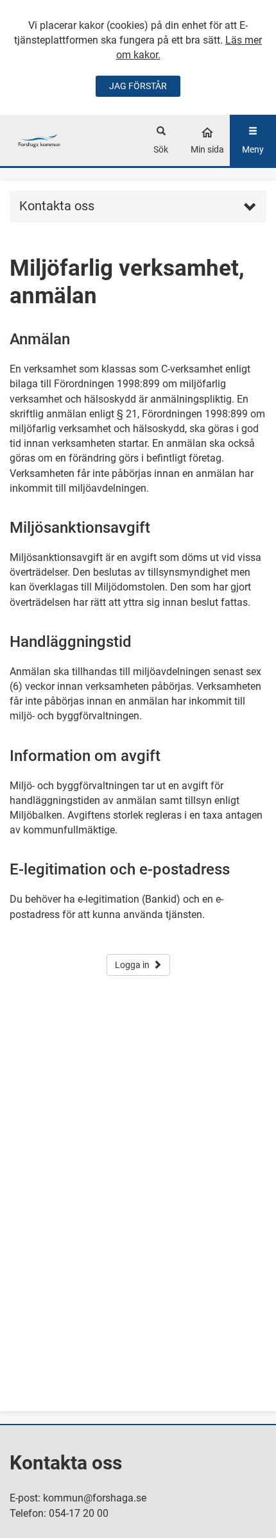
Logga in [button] (132, 965)
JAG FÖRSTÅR (138, 86)
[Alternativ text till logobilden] (39, 140)
